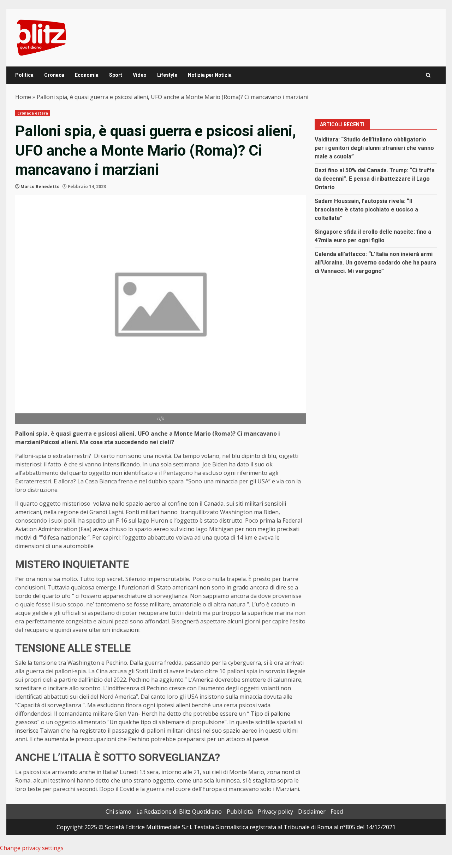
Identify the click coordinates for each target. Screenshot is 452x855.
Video (140, 75)
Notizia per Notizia (210, 75)
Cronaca (54, 75)
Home (23, 97)
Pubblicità (240, 811)
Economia (87, 75)
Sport (115, 75)
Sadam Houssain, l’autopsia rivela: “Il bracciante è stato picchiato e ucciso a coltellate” (366, 209)
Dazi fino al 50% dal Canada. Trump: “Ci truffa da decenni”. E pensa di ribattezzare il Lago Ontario (375, 179)
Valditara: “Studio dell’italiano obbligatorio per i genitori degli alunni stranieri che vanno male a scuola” (374, 148)
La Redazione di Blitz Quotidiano (179, 811)
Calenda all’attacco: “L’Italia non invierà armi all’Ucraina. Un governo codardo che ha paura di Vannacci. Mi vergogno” (375, 262)
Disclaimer (312, 811)
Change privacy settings (32, 848)
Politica (24, 75)
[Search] (428, 75)
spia (40, 456)
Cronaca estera (32, 113)
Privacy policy (275, 811)
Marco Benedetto (40, 187)
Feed (337, 811)
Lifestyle (167, 75)
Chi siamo (118, 811)
